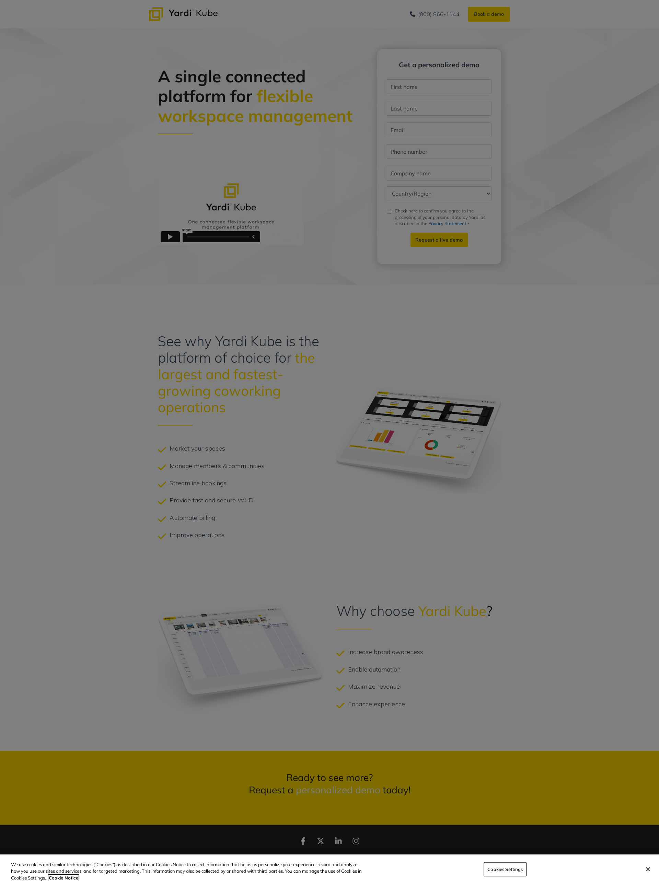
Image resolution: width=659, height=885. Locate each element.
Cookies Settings (505, 869)
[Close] (648, 869)
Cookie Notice (63, 878)
